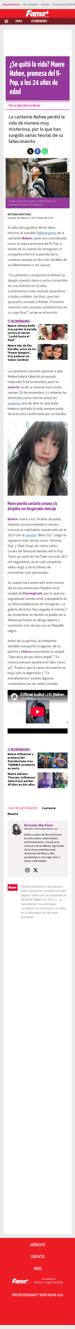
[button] (30, 151)
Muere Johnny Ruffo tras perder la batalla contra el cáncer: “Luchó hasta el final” (22, 333)
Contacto (37, 1257)
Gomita (45, 4)
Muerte (13, 814)
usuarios (14, 403)
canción (31, 535)
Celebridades (39, 21)
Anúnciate (37, 1245)
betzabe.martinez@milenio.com (41, 829)
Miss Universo (30, 4)
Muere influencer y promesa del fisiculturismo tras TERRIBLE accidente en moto (21, 761)
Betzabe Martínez (19, 214)
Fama (19, 21)
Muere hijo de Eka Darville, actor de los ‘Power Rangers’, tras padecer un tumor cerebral (22, 353)
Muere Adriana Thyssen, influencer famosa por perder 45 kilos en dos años (21, 779)
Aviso (37, 1269)
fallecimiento (46, 233)
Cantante (49, 808)
